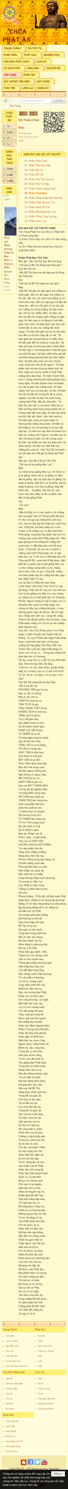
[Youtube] (44, 1465)
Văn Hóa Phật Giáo (14, 1372)
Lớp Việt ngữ (11, 1356)
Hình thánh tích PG (14, 1441)
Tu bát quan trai (13, 1361)
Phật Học (40, 1329)
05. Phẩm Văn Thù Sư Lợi (39, 179)
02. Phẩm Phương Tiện (37, 165)
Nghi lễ (9, 1378)
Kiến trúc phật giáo (14, 1383)
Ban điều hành (12, 1346)
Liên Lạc (9, 1351)
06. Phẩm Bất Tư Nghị (37, 184)
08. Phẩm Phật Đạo (36, 193)
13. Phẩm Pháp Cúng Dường (40, 216)
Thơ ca (9, 1399)
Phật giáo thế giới (45, 1403)
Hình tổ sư (10, 1436)
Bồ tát (40, 1383)
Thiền (40, 1341)
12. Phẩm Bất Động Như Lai (40, 211)
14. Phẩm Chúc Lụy (35, 221)
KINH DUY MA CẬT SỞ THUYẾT (42, 154)
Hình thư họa (12, 1451)
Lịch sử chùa (12, 1341)
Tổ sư (40, 1393)
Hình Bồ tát (11, 1431)
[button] (13, 48)
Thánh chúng (44, 1389)
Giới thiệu (10, 1336)
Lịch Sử (39, 1372)
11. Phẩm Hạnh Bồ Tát (37, 207)
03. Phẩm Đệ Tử (34, 170)
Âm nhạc (10, 1409)
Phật (40, 1378)
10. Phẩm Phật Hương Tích (40, 202)
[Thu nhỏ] (23, 113)
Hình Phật (10, 1426)
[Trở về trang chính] (24, 1465)
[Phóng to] (33, 113)
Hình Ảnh (8, 1414)
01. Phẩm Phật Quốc (36, 160)
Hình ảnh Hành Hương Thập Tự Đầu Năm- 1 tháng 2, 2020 (9, 245)
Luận (40, 1366)
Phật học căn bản (46, 1351)
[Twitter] (37, 1465)
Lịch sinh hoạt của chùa (16, 1366)
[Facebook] (30, 1465)
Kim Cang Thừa (45, 1346)
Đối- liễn (9, 1403)
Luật (40, 1361)
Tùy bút (9, 1393)
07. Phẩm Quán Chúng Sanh (40, 188)
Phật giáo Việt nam (46, 1399)
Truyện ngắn (11, 1389)
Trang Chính (10, 1329)
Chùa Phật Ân (12, 1421)
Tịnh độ (41, 1336)
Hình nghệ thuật (13, 1446)
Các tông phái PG (46, 1409)
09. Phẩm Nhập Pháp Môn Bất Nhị (43, 198)
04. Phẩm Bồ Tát (34, 174)
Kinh (40, 1356)
